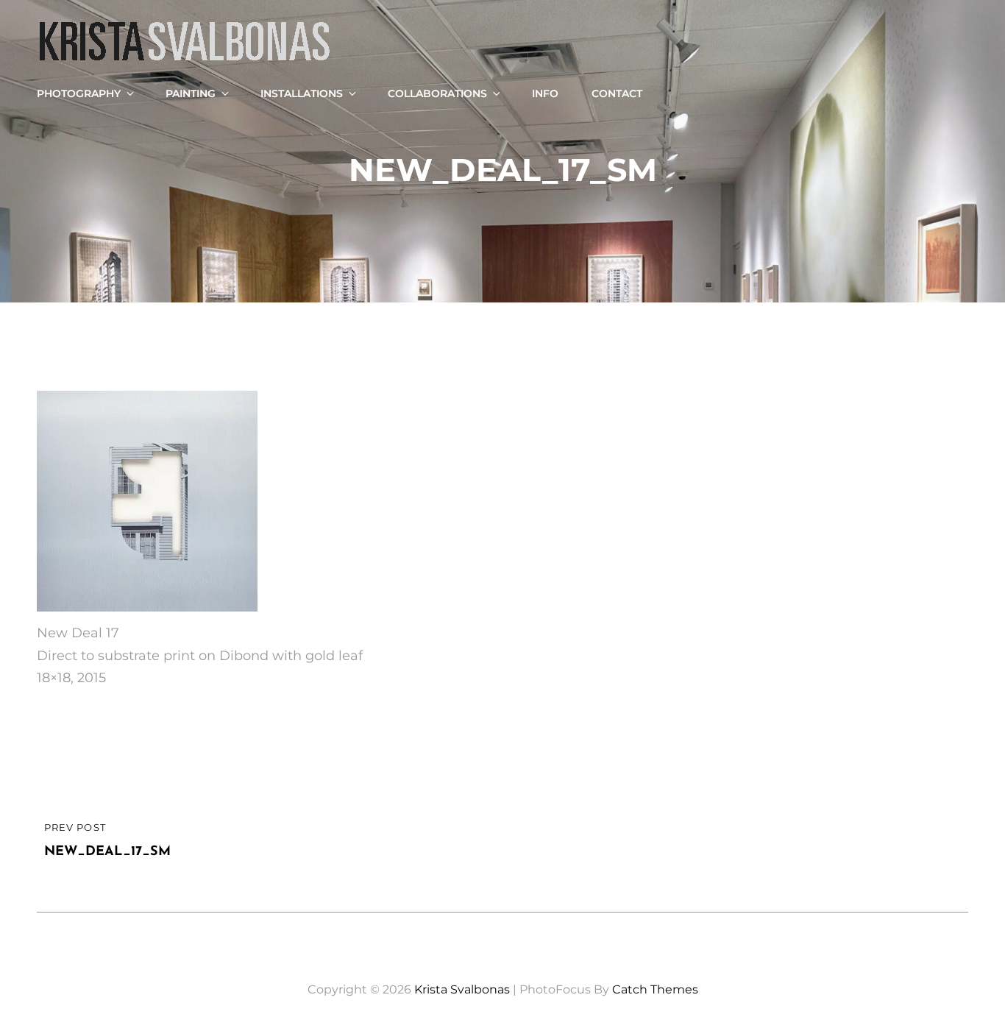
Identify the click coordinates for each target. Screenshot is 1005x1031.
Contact (617, 93)
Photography (79, 93)
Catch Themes (655, 989)
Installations (301, 93)
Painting (191, 93)
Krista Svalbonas (462, 989)
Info (545, 93)
